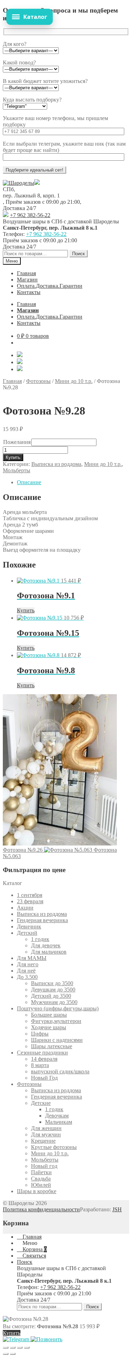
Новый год (44, 1166)
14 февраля (44, 1059)
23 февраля (30, 901)
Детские (41, 1103)
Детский (27, 933)
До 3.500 (27, 977)
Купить (13, 457)
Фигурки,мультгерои (56, 1021)
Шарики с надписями (57, 1040)
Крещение (43, 1141)
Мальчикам (58, 1122)
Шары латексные (51, 1046)
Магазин (27, 280)
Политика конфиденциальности (41, 1209)
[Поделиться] (20, 1347)
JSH (117, 1209)
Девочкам (57, 1116)
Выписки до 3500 (52, 983)
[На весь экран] (12, 1347)
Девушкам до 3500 (53, 990)
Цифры (40, 1034)
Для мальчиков (49, 952)
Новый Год (44, 1078)
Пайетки (41, 1172)
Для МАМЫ (31, 958)
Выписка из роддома (56, 464)
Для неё (26, 971)
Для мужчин (46, 1134)
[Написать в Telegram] (17, 1339)
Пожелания (17, 442)
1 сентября (29, 895)
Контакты (28, 292)
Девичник (29, 926)
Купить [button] (25, 610)
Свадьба (41, 1179)
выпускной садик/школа (60, 1071)
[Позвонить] (46, 1339)
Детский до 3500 (51, 996)
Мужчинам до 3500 (54, 1002)
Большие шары (49, 1015)
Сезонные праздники (42, 1053)
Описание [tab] (29, 482)
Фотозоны (38, 381)
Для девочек (46, 945)
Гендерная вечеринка (42, 920)
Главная (26, 273)
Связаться (33, 1256)
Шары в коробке (36, 1191)
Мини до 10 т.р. (74, 381)
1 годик (40, 939)
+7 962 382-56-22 (30, 215)
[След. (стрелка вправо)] (12, 1354)
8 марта (40, 1065)
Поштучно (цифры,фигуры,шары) (58, 1008)
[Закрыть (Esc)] (27, 1347)
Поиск (78, 253)
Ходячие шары (48, 1027)
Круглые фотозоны (54, 1147)
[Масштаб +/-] (5, 1347)
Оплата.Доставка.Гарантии (49, 286)
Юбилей (41, 1185)
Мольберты (16, 470)
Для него (27, 964)
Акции (25, 908)
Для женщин (46, 1128)
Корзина (34, 1249)
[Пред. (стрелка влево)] (5, 1354)
